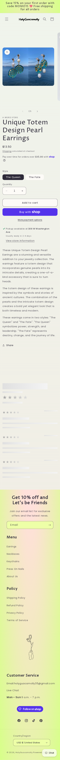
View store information (20, 240)
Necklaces (13, 554)
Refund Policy (15, 605)
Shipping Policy (16, 597)
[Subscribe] (49, 525)
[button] (6, 19)
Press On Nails (15, 569)
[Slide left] (22, 111)
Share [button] (10, 345)
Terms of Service (17, 620)
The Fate (34, 177)
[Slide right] (37, 111)
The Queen (13, 177)
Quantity (7, 184)
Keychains (13, 561)
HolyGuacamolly (24, 752)
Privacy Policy (15, 612)
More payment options (30, 219)
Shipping (7, 151)
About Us (12, 576)
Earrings (11, 546)
